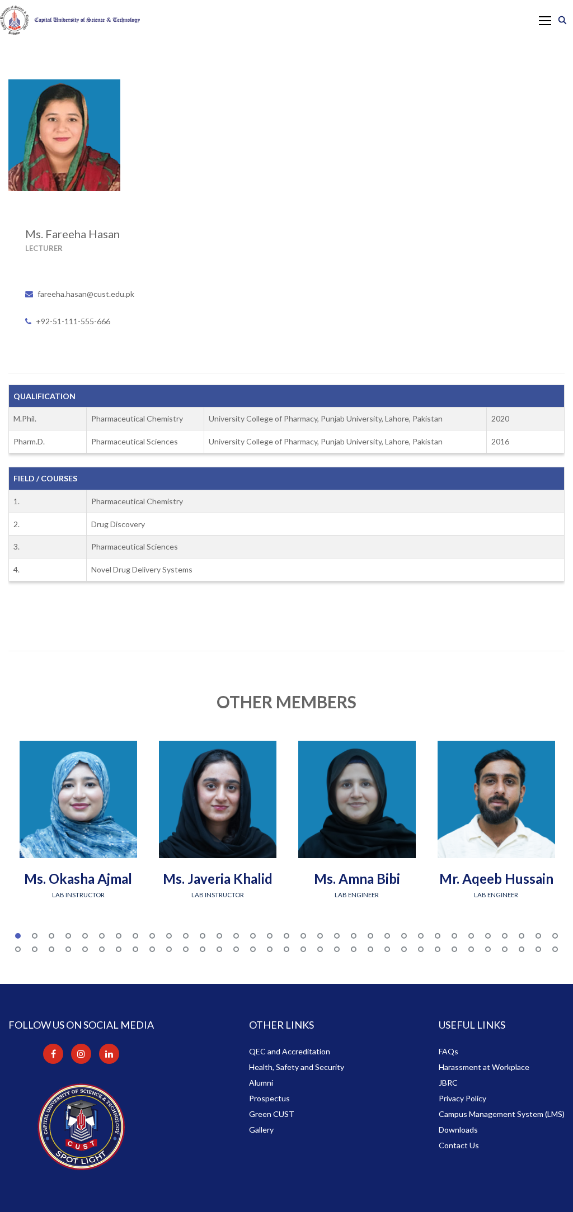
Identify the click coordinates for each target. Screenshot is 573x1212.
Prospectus (269, 1098)
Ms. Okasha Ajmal (78, 878)
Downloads (458, 1129)
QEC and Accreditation (289, 1051)
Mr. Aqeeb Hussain (496, 878)
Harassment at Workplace (484, 1067)
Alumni (261, 1082)
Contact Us (459, 1145)
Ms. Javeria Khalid (218, 878)
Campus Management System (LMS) (502, 1114)
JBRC (448, 1082)
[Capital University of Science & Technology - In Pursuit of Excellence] (70, 20)
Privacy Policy (462, 1098)
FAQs (448, 1051)
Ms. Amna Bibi (357, 878)
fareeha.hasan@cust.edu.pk (85, 294)
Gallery (261, 1129)
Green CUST (271, 1114)
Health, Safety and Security (296, 1067)
